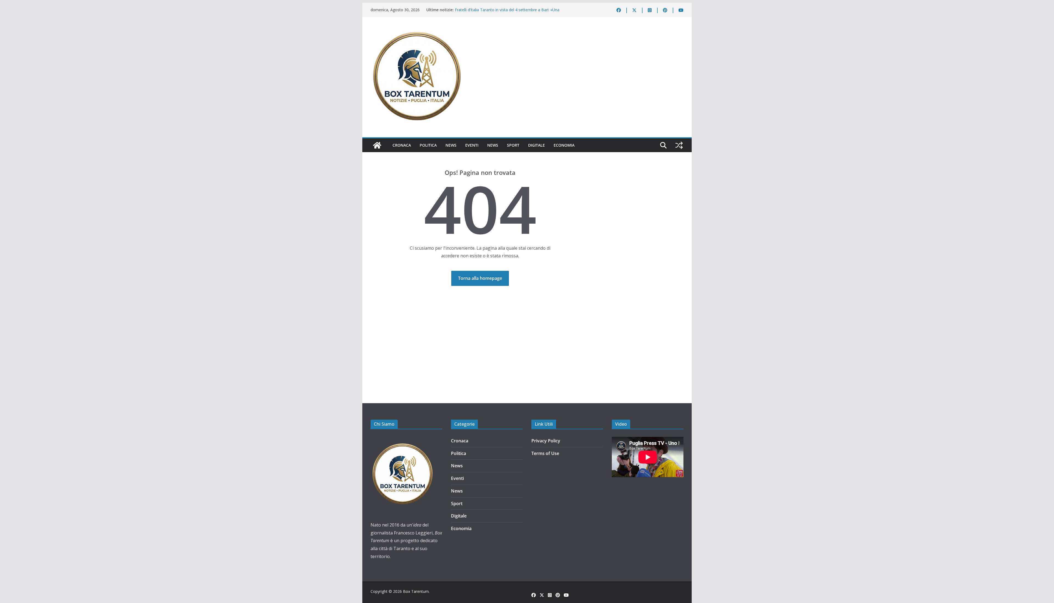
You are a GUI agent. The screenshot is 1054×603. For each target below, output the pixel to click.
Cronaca (402, 145)
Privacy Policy (545, 441)
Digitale (536, 145)
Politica (428, 145)
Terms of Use (545, 453)
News (450, 145)
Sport (513, 145)
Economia (564, 145)
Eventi (471, 145)
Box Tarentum (416, 591)
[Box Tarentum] (377, 145)
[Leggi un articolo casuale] (679, 145)
